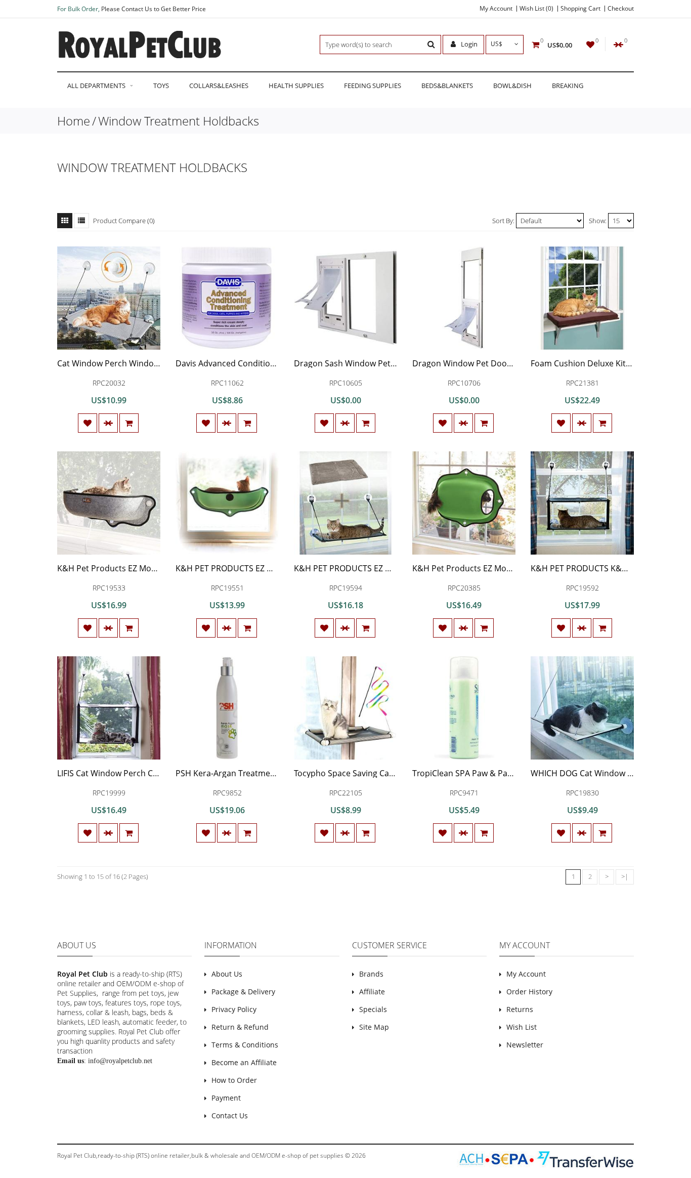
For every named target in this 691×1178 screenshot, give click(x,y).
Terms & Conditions (244, 1044)
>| (624, 876)
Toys (161, 85)
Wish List (521, 1027)
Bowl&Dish (512, 85)
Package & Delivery (243, 991)
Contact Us (229, 1115)
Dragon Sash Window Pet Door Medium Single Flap (391, 363)
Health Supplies (296, 85)
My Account (496, 9)
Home (73, 120)
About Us (226, 974)
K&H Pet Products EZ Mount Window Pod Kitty (500, 568)
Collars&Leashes (218, 85)
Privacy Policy (233, 1009)
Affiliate (372, 991)
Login (468, 44)
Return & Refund (240, 1027)
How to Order (234, 1080)
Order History (529, 991)
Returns (519, 1009)
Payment (226, 1098)
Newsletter (524, 1044)
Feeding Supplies (372, 85)
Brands (371, 974)
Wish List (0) (536, 9)
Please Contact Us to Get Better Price (153, 9)
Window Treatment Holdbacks (178, 120)
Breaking (567, 85)
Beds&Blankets (447, 85)
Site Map (374, 1027)
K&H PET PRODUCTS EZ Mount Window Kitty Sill (384, 568)
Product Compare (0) (124, 220)
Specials (373, 1009)
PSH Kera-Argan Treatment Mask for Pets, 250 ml (268, 773)
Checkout (621, 9)
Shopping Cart (580, 9)
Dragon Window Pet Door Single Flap (482, 363)
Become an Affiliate (244, 1062)
